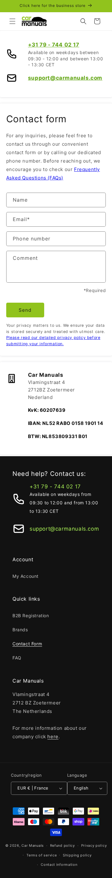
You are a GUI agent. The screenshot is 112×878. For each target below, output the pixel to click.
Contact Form (27, 643)
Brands (20, 629)
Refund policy (62, 845)
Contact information (59, 864)
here (52, 736)
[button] (12, 21)
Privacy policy (94, 845)
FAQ (16, 657)
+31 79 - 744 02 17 (53, 45)
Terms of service (41, 855)
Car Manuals (32, 845)
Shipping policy (77, 855)
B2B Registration (30, 615)
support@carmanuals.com (65, 78)
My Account (25, 576)
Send (25, 310)
